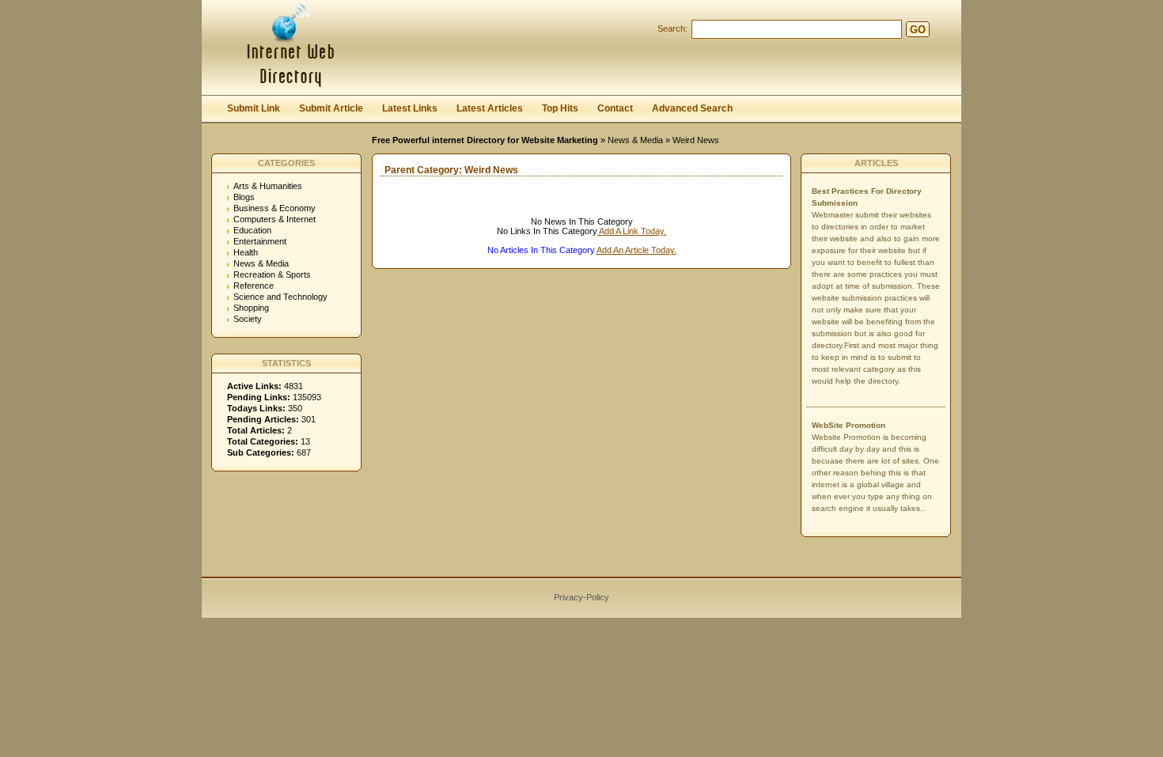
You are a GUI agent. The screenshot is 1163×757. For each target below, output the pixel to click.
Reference (253, 285)
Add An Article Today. (636, 250)
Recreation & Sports (272, 274)
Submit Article (331, 108)
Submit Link (253, 108)
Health (245, 252)
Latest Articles (489, 108)
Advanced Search (692, 108)
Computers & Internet (274, 219)
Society (247, 319)
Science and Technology (280, 296)
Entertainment (259, 241)
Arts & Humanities (267, 186)
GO (918, 30)
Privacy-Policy (581, 597)
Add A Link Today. (631, 231)
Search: (672, 28)
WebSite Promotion (848, 425)
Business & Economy (274, 208)
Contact (615, 108)
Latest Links (410, 108)
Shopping (251, 307)
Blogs (244, 197)
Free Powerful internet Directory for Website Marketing (485, 140)
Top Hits (560, 108)
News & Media (635, 140)
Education (252, 230)
